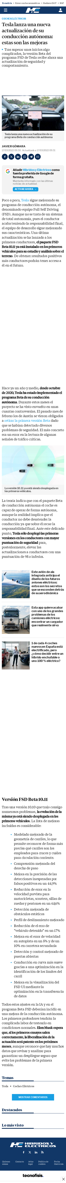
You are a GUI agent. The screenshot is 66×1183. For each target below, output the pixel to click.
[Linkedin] (18, 157)
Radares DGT (49, 3)
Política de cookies (43, 1162)
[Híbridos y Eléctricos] (33, 1145)
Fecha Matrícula (58, 1162)
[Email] (38, 157)
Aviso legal (30, 1162)
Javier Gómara (13, 146)
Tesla (25, 200)
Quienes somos (6, 1162)
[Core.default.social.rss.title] (42, 1152)
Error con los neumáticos (27, 3)
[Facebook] (5, 157)
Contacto (19, 1161)
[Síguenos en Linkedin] (36, 1152)
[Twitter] (11, 157)
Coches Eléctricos (14, 19)
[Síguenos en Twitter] (30, 1152)
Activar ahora (24, 189)
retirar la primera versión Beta (27, 421)
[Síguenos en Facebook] (24, 1152)
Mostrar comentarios (33, 1097)
